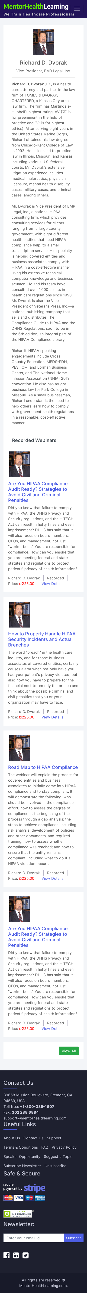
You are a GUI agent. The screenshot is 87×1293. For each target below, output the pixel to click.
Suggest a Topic (58, 1156)
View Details (52, 583)
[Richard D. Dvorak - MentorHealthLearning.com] (19, 464)
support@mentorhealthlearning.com (35, 1118)
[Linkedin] (16, 1255)
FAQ (44, 1147)
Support (54, 1138)
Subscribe (73, 1238)
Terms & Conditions (20, 1147)
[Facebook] (6, 1255)
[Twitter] (26, 1255)
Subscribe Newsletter (22, 1165)
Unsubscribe (55, 1165)
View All (69, 1051)
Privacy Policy (64, 1147)
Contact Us (33, 1138)
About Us (11, 1138)
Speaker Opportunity (21, 1156)
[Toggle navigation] (77, 8)
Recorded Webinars (34, 440)
